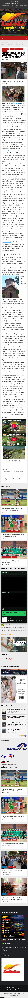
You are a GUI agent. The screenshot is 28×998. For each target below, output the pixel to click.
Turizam (16, 49)
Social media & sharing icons (11, 993)
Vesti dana (5, 51)
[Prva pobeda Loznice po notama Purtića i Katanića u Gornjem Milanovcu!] (14, 497)
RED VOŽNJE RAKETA (21, 5)
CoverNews (10, 989)
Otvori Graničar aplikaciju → (7, 634)
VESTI (21, 49)
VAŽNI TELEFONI (6, 5)
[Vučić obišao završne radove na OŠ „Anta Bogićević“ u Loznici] (14, 860)
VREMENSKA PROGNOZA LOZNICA (14, 3)
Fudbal (4, 504)
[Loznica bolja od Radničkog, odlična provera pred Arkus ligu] (14, 550)
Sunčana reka (15, 103)
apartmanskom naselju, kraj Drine (12, 151)
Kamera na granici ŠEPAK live (14, 8)
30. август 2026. (6, 512)
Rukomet (4, 557)
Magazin (11, 49)
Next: (13, 478)
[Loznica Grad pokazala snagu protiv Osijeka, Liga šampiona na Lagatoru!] (14, 524)
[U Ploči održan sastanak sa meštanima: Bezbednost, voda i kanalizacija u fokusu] (14, 887)
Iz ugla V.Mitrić (6, 49)
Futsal (4, 530)
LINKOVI (13, 5)
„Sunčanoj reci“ (6, 242)
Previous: (12, 471)
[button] (2, 38)
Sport (8, 504)
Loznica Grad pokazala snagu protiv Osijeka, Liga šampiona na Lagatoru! (13, 535)
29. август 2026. (6, 538)
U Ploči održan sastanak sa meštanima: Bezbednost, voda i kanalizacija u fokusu (12, 898)
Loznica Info (14, 28)
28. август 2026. (6, 874)
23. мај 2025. (6, 59)
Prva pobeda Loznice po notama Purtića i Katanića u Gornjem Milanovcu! (12, 509)
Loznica (4, 866)
